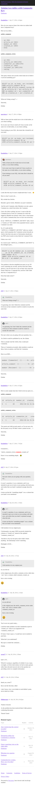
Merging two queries (7, 753)
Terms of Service (27, 773)
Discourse (11, 780)
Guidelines (17, 773)
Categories (9, 773)
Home (2, 773)
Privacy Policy (5, 776)
